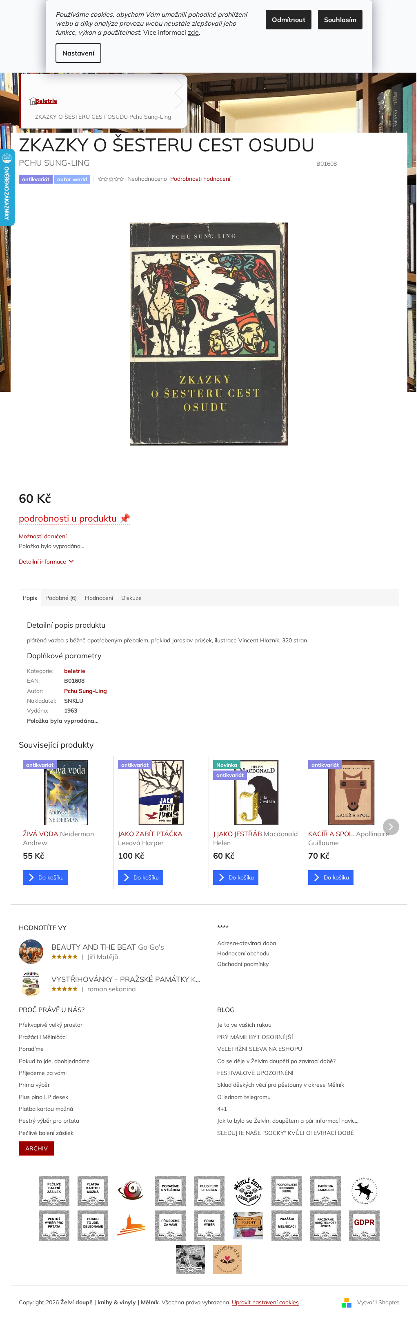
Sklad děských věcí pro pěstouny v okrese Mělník (280, 1084)
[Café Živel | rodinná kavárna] (131, 1190)
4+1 (222, 1108)
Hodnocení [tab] (99, 598)
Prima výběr (34, 1084)
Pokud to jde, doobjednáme (54, 1061)
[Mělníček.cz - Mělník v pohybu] (131, 1225)
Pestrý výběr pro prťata (49, 1120)
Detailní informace (42, 561)
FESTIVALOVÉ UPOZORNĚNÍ (255, 1073)
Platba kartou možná (46, 1108)
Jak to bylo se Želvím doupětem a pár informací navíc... (287, 1120)
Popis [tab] (30, 598)
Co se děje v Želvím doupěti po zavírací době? (276, 1061)
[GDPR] (364, 1225)
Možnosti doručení (43, 536)
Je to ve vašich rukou (244, 1024)
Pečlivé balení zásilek (46, 1133)
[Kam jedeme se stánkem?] (190, 1259)
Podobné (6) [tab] (61, 598)
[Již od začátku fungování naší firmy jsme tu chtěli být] (286, 1225)
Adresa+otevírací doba (246, 943)
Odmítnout (288, 20)
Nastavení (78, 53)
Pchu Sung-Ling (85, 691)
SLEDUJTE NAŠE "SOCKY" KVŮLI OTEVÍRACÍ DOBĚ (285, 1133)
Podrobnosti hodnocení (200, 178)
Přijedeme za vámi (43, 1073)
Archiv (36, 1148)
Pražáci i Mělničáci (43, 1037)
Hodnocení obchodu (243, 953)
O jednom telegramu (244, 1097)
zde (193, 32)
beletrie (74, 671)
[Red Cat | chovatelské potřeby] (248, 1225)
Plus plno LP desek (43, 1097)
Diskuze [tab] (131, 598)
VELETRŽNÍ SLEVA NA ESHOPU (259, 1049)
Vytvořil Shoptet (378, 1302)
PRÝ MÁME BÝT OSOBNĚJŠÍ (255, 1037)
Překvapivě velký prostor (50, 1024)
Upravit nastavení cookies (265, 1302)
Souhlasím (340, 20)
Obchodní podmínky (243, 964)
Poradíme (31, 1049)
